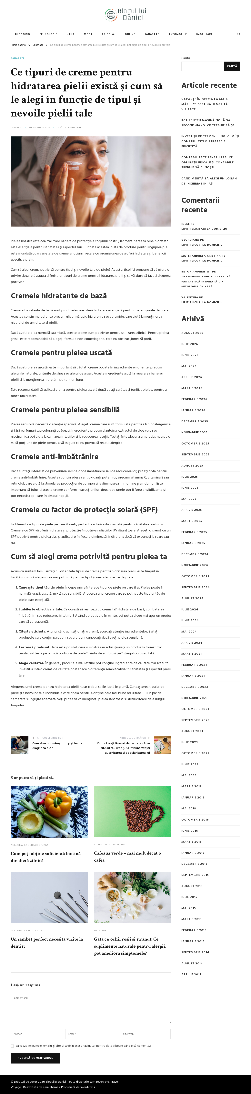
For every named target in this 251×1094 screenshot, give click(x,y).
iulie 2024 (189, 609)
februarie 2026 (194, 399)
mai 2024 (189, 631)
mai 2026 (189, 366)
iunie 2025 (189, 488)
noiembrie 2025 (194, 432)
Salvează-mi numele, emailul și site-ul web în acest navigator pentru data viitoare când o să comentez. (83, 1045)
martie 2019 (191, 786)
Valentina (189, 297)
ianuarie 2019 (193, 797)
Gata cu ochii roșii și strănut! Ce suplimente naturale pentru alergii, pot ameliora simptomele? (130, 946)
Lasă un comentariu (69, 128)
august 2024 (192, 598)
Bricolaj (108, 34)
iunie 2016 (189, 831)
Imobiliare (204, 34)
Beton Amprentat (196, 272)
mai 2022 (189, 775)
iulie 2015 (189, 897)
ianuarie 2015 (193, 941)
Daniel (18, 128)
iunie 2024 (190, 620)
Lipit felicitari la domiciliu (204, 229)
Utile (71, 34)
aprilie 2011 (191, 974)
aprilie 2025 (191, 510)
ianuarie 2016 (193, 853)
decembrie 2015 (194, 864)
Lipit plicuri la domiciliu (202, 245)
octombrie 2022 (195, 753)
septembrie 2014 (195, 952)
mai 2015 (188, 908)
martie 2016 (191, 842)
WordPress (87, 1087)
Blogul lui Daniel (56, 1081)
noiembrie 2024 (194, 565)
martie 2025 (191, 521)
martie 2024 (192, 653)
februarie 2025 (194, 532)
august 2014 (192, 963)
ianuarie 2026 (193, 410)
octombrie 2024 (195, 576)
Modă (88, 34)
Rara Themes (51, 1087)
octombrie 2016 (195, 819)
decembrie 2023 (194, 687)
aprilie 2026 (191, 377)
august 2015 (192, 886)
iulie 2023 (189, 742)
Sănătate (152, 34)
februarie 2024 (194, 665)
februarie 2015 (193, 930)
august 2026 (192, 333)
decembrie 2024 (194, 554)
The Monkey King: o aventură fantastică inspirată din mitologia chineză (206, 281)
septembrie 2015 (195, 875)
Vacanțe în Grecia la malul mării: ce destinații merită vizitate (205, 104)
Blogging (22, 34)
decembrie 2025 (194, 421)
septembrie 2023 (195, 720)
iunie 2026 (190, 355)
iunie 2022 (190, 764)
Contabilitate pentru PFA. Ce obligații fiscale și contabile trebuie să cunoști (207, 162)
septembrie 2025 (195, 454)
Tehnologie (48, 34)
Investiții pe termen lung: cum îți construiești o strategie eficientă (210, 141)
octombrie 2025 (195, 443)
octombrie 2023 (195, 709)
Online (130, 34)
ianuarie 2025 (193, 543)
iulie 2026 (189, 344)
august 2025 (192, 465)
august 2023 (192, 731)
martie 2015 (191, 919)
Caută (185, 58)
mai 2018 (188, 808)
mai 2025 (188, 499)
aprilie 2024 (191, 643)
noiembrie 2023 (194, 698)
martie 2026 (191, 388)
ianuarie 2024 (193, 676)
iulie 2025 (189, 477)
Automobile (177, 34)
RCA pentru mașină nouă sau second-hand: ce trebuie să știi (209, 123)
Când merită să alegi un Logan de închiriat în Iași (209, 181)
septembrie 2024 (195, 587)
